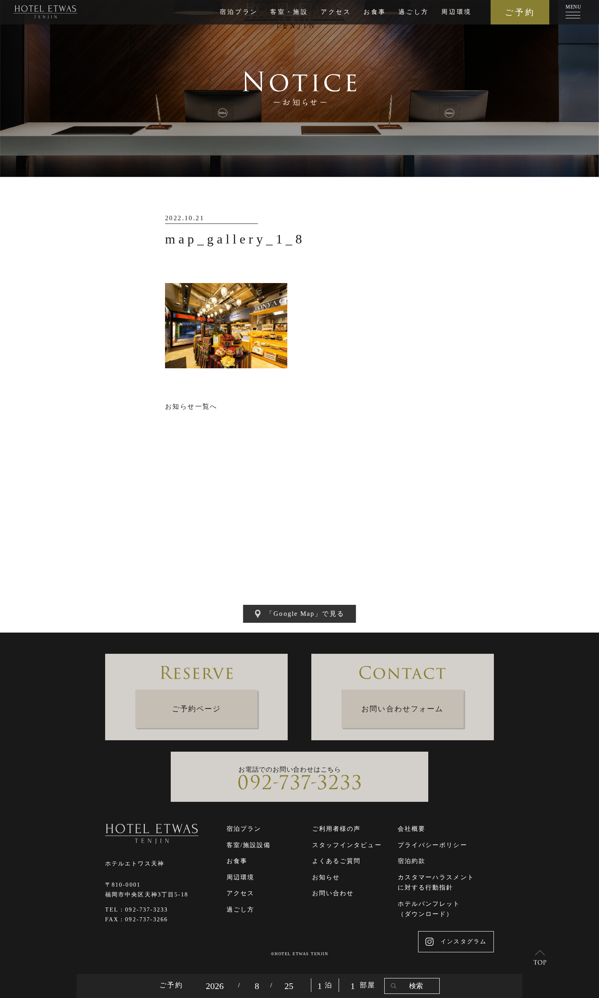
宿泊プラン (239, 12)
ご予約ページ (196, 709)
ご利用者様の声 (336, 828)
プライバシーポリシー (432, 845)
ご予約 (520, 12)
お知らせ (326, 877)
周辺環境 (456, 12)
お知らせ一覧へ (191, 406)
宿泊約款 (411, 861)
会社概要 (411, 828)
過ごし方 (414, 12)
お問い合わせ (333, 893)
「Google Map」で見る (305, 613)
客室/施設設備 (249, 845)
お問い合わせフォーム (402, 709)
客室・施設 (289, 12)
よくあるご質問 (336, 861)
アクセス (336, 12)
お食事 (374, 12)
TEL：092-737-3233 (136, 910)
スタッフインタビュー (347, 845)
